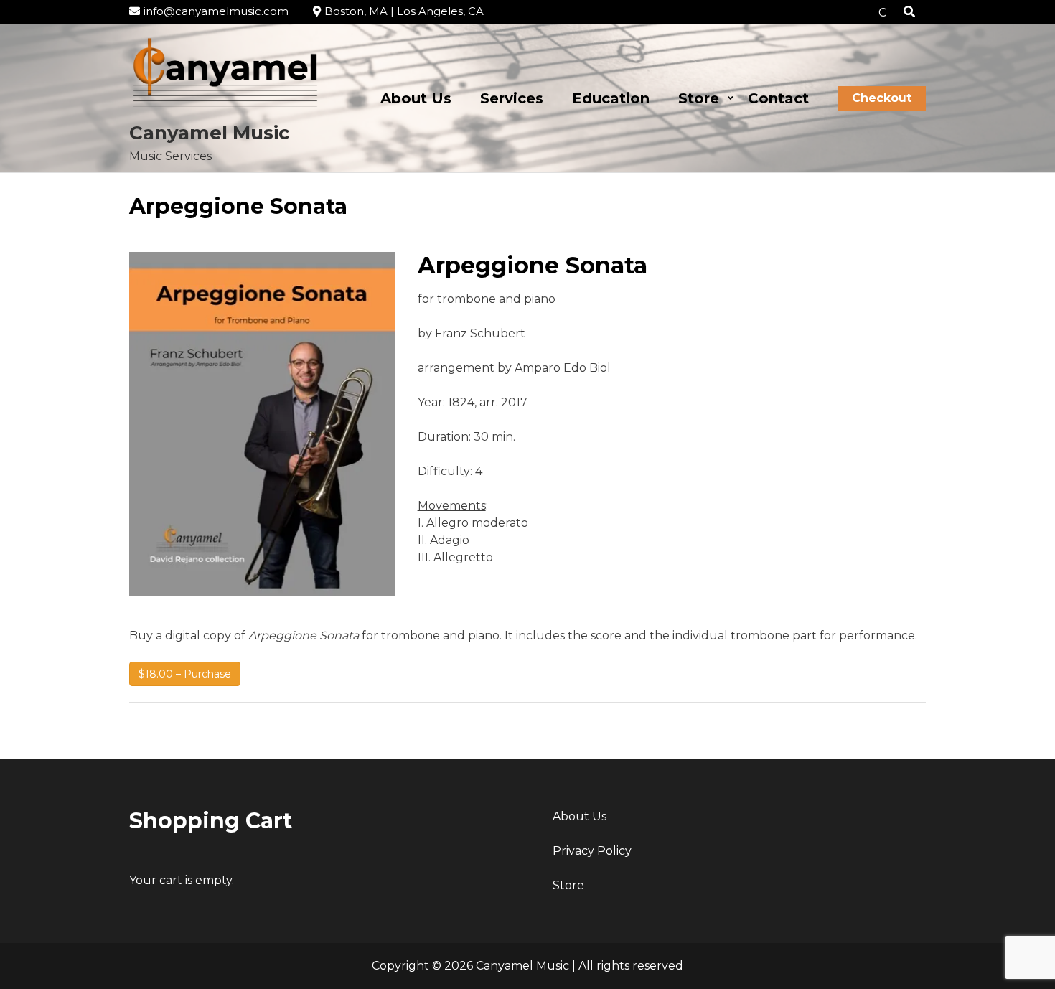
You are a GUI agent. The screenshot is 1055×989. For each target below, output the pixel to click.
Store (698, 98)
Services (511, 98)
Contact (778, 98)
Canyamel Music (209, 132)
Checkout (881, 98)
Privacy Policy (592, 851)
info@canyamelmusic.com (216, 11)
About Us (415, 98)
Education (611, 98)
